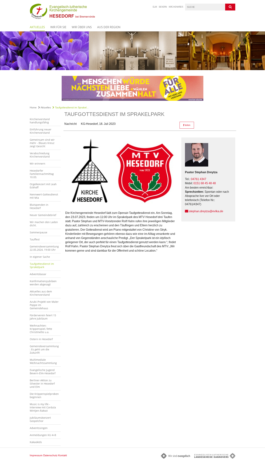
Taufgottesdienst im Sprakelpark (42, 265)
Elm (155, 6)
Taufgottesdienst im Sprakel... (71, 107)
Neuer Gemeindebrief (43, 215)
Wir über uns (82, 27)
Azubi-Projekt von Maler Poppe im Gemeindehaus (44, 305)
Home (33, 107)
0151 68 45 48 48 (204, 183)
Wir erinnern (37, 163)
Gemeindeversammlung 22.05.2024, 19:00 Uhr (44, 248)
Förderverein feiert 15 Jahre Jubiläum (43, 317)
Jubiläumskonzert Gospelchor (40, 419)
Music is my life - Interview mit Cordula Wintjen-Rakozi (43, 407)
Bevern (163, 6)
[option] (132, 50)
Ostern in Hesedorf (41, 339)
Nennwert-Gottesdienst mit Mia (44, 196)
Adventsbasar (38, 274)
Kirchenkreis (176, 6)
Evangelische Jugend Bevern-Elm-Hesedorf (43, 371)
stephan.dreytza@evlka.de (206, 211)
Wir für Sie (58, 27)
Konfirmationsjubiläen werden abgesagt (43, 282)
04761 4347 (198, 179)
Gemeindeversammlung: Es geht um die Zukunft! (44, 349)
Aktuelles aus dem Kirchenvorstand (41, 293)
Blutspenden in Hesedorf (39, 206)
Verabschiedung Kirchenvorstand (40, 155)
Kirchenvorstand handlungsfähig (40, 120)
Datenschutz (50, 455)
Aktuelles (37, 27)
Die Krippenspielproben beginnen (44, 395)
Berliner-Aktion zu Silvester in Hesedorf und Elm (42, 384)
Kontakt (62, 455)
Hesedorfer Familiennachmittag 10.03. (42, 174)
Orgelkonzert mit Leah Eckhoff (43, 185)
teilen (187, 125)
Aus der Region (108, 27)
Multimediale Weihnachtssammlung (43, 361)
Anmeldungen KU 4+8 (43, 435)
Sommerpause (38, 232)
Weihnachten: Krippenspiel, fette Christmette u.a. (41, 329)
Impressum (36, 455)
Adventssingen (39, 428)
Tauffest (35, 239)
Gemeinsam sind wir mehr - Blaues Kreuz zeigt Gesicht (42, 143)
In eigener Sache (40, 256)
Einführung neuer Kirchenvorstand (40, 131)
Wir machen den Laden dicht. (44, 223)
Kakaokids (36, 442)
